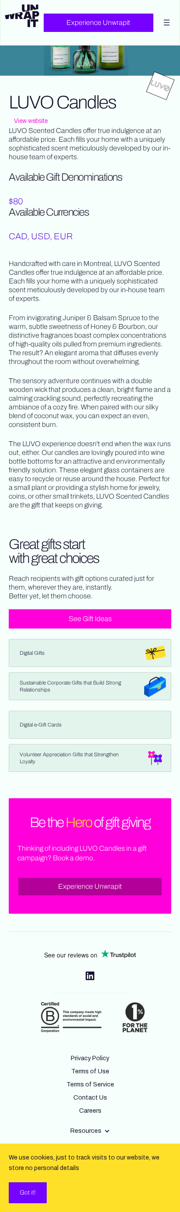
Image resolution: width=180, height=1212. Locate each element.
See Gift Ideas (90, 618)
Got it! (28, 1192)
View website (31, 121)
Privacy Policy (90, 1058)
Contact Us (90, 1097)
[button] (90, 1131)
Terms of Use (90, 1071)
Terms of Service (90, 1084)
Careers (90, 1110)
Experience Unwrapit (98, 22)
